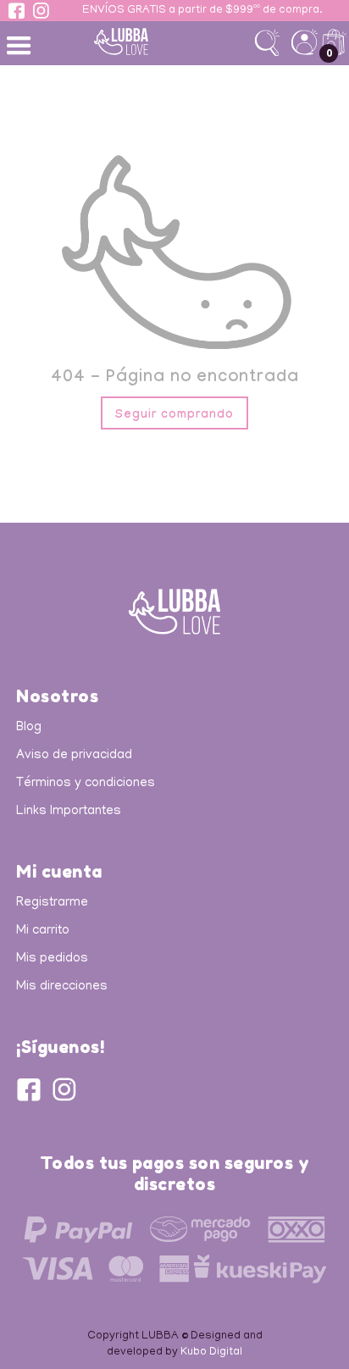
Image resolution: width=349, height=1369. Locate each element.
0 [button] (329, 52)
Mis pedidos (52, 959)
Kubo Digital (211, 1352)
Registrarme (52, 903)
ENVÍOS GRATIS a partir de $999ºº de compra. (202, 11)
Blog (29, 727)
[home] (147, 41)
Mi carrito (42, 931)
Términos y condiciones (85, 783)
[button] (21, 44)
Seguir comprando (174, 416)
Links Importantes (68, 811)
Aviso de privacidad (74, 755)
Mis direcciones (62, 987)
